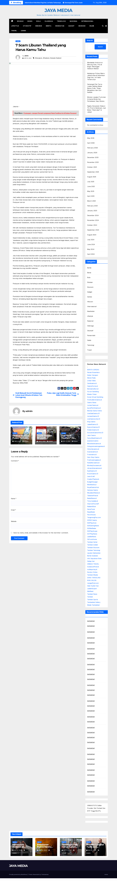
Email (13, 510)
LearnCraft (91, 476)
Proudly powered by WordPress (18, 874)
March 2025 (91, 201)
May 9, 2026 (18, 850)
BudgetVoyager (92, 482)
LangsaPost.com (93, 583)
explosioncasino (92, 441)
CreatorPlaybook (93, 479)
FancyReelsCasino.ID (94, 438)
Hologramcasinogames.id (96, 446)
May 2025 (90, 191)
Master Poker (92, 394)
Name (13, 498)
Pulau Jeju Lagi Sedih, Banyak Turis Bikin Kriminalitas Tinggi (61, 394)
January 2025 (92, 211)
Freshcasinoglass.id (94, 460)
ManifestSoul (91, 485)
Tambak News (92, 594)
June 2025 (91, 186)
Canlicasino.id (92, 383)
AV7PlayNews (92, 534)
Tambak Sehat (92, 542)
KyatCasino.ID (92, 471)
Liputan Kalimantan (93, 553)
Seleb (91, 26)
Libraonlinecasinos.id (94, 468)
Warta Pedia (91, 378)
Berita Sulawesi (92, 556)
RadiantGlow (91, 506)
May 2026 (90, 138)
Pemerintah (91, 335)
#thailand (46, 58)
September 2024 (93, 230)
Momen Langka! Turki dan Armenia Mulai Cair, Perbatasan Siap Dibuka (96, 99)
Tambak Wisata (92, 575)
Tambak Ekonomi (93, 547)
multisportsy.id (92, 569)
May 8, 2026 (67, 850)
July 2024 (90, 240)
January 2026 (92, 153)
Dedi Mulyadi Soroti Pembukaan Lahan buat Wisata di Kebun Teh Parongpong (28, 395)
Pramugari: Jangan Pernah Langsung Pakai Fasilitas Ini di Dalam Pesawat (50, 113)
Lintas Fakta (91, 381)
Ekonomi (82, 26)
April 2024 (91, 254)
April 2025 (91, 196)
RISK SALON (91, 580)
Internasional (87, 21)
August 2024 (91, 235)
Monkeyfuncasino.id (94, 465)
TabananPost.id (92, 495)
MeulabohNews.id (93, 493)
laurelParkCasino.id (94, 408)
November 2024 (93, 220)
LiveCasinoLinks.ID (93, 419)
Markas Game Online (94, 411)
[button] (102, 26)
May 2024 (90, 249)
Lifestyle (15, 26)
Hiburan (38, 26)
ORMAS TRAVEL (93, 564)
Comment (15, 461)
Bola (38, 21)
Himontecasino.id (93, 449)
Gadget (71, 26)
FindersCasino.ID (93, 430)
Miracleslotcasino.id (94, 443)
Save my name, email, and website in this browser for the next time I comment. (40, 533)
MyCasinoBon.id (92, 389)
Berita (48, 26)
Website (13, 521)
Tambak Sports (92, 599)
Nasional (73, 21)
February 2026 (92, 148)
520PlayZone (91, 523)
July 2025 (90, 182)
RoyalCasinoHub (93, 487)
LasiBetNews (91, 537)
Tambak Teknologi (93, 550)
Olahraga (49, 21)
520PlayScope (92, 531)
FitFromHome (92, 539)
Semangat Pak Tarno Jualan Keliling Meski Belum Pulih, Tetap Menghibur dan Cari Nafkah (94, 88)
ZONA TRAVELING (93, 578)
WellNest (90, 591)
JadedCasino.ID (92, 424)
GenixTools (91, 509)
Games (23, 30)
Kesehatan (59, 26)
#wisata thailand (55, 58)
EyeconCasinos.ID (93, 427)
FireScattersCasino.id (94, 400)
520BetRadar (91, 528)
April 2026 (91, 143)
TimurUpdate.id (92, 501)
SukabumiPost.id (93, 567)
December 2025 (93, 157)
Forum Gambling (93, 391)
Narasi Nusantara (93, 372)
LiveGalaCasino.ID (93, 413)
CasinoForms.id (92, 386)
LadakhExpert (92, 588)
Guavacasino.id (92, 452)
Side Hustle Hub (93, 586)
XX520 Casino (92, 520)
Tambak (90, 597)
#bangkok (38, 58)
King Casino (91, 422)
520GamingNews (93, 526)
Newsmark (36, 874)
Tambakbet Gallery (93, 602)
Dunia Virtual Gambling (95, 397)
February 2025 (92, 206)
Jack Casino (91, 435)
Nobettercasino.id (93, 463)
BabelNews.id (92, 498)
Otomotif (27, 26)
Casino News (91, 402)
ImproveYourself (93, 504)
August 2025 (91, 177)
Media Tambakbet (93, 605)
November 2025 (93, 162)
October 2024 (92, 225)
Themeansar (44, 874)
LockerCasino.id (92, 405)
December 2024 (93, 215)
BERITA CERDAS (93, 370)
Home (106, 874)
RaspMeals (91, 512)
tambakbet (91, 621)
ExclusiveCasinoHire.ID (95, 433)
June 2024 (91, 244)
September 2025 (93, 172)
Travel (14, 30)
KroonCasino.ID (92, 474)
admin (26, 56)
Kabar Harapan (92, 375)
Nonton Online (92, 572)
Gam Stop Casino (93, 457)
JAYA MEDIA (58, 10)
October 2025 (92, 167)
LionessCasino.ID (93, 416)
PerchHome (91, 515)
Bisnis (30, 21)
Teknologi (61, 21)
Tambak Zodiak (92, 545)
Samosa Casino (92, 490)
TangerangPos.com (94, 517)
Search (90, 40)
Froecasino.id (91, 454)
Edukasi (20, 21)
